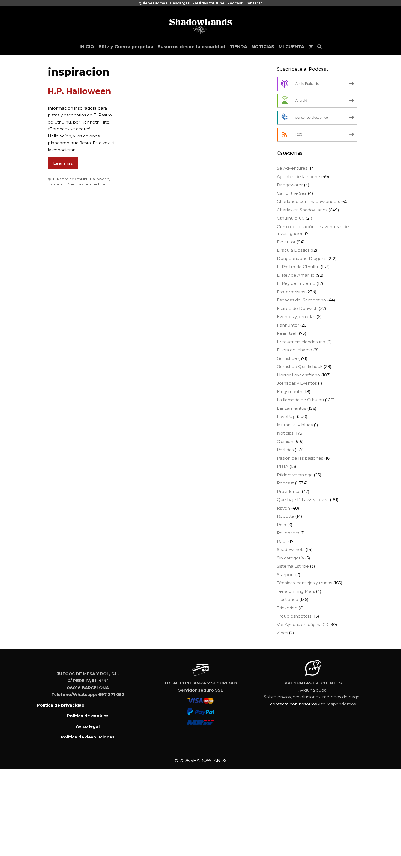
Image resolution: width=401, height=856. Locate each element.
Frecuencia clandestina (301, 341)
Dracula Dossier (293, 250)
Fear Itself (287, 333)
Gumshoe (287, 358)
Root (282, 541)
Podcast (235, 3)
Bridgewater (290, 184)
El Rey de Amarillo (296, 275)
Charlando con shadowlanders (308, 201)
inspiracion (57, 184)
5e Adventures (292, 168)
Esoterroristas (291, 291)
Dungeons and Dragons (301, 258)
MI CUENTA (291, 46)
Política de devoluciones (88, 737)
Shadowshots (290, 549)
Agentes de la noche (298, 176)
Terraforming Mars (296, 591)
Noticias (285, 433)
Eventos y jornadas (296, 316)
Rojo (281, 524)
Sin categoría (290, 558)
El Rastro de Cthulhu (70, 179)
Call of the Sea (292, 193)
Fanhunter (288, 325)
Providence (289, 491)
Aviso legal (88, 726)
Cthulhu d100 (290, 218)
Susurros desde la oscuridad (191, 46)
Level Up (286, 416)
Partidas (285, 449)
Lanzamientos (291, 408)
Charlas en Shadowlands (302, 209)
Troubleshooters (294, 616)
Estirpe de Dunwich (297, 308)
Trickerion (287, 607)
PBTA (282, 466)
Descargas (180, 3)
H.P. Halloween (79, 91)
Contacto (254, 3)
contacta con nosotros (293, 704)
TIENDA (238, 46)
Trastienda (287, 599)
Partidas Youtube (208, 3)
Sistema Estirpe (293, 566)
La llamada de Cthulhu (300, 399)
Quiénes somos (153, 3)
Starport (285, 574)
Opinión (285, 441)
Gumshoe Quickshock (299, 366)
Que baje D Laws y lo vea (303, 499)
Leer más (63, 163)
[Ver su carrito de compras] (310, 47)
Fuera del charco (294, 349)
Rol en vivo (288, 532)
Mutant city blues (295, 424)
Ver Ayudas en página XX (302, 624)
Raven (283, 508)
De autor (286, 241)
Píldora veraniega (295, 474)
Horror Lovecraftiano (298, 375)
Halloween (99, 179)
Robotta (285, 516)
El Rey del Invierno (296, 283)
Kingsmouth (289, 391)
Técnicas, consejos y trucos (304, 582)
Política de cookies (88, 715)
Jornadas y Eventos (297, 383)
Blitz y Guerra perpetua (125, 46)
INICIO (87, 46)
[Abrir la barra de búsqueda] (319, 47)
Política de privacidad (61, 705)
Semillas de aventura (86, 184)
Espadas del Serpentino (301, 300)
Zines (282, 632)
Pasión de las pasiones (300, 458)
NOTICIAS (263, 46)
